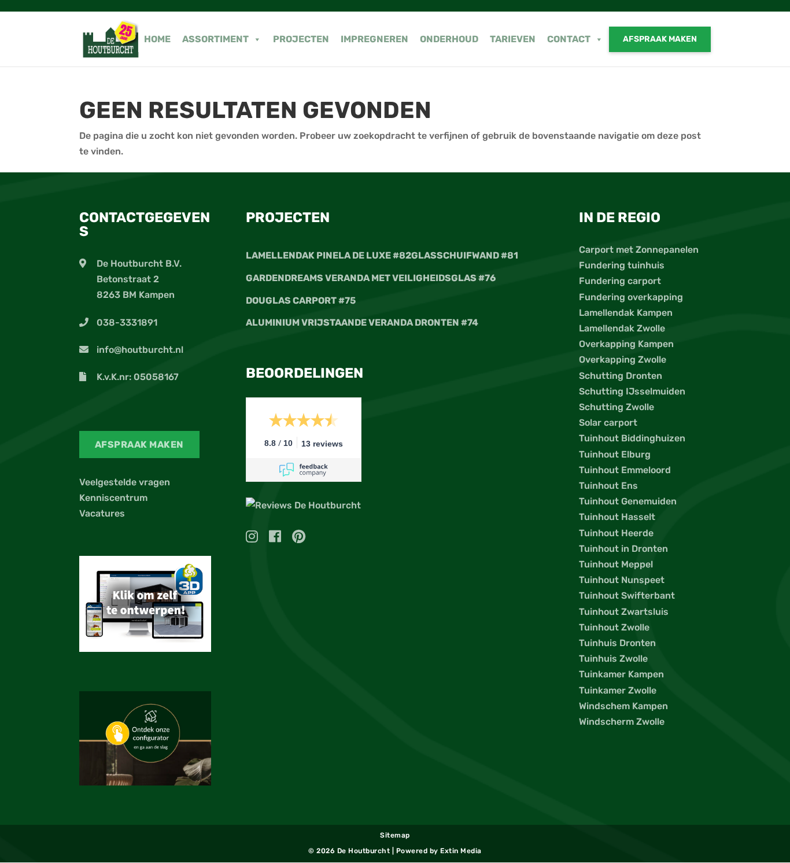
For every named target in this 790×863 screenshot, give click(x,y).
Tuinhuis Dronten (617, 642)
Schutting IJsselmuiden (632, 391)
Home (157, 39)
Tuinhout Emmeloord (625, 469)
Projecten (301, 39)
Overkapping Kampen (626, 343)
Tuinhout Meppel (616, 564)
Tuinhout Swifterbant (627, 595)
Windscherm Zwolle (622, 721)
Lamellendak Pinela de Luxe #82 (328, 255)
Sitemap (395, 835)
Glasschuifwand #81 (464, 255)
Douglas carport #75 (301, 300)
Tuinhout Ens (608, 485)
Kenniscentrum (113, 497)
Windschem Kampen (623, 705)
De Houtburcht (364, 851)
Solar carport (608, 422)
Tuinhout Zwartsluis (624, 611)
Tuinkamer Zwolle (617, 690)
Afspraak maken (660, 39)
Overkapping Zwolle (622, 359)
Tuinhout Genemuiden (628, 501)
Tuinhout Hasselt (617, 516)
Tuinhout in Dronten (623, 548)
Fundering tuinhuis (622, 265)
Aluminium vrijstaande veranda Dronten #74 (362, 322)
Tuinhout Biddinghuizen (632, 438)
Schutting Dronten (620, 375)
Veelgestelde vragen (124, 482)
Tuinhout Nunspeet (622, 579)
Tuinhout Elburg (615, 454)
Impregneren (374, 39)
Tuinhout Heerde (616, 533)
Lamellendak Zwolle (622, 328)
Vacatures (102, 513)
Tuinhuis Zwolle (613, 658)
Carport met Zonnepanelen (639, 249)
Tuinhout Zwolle (614, 627)
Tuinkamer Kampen (621, 674)
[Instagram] (256, 538)
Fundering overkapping (631, 297)
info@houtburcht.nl (140, 349)
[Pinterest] (298, 538)
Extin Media (461, 851)
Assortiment (215, 39)
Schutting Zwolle (616, 406)
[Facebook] (279, 538)
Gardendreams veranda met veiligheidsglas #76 (371, 277)
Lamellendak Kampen (626, 312)
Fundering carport (620, 280)
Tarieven (513, 39)
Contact (568, 39)
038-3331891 (127, 322)
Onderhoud (449, 39)
